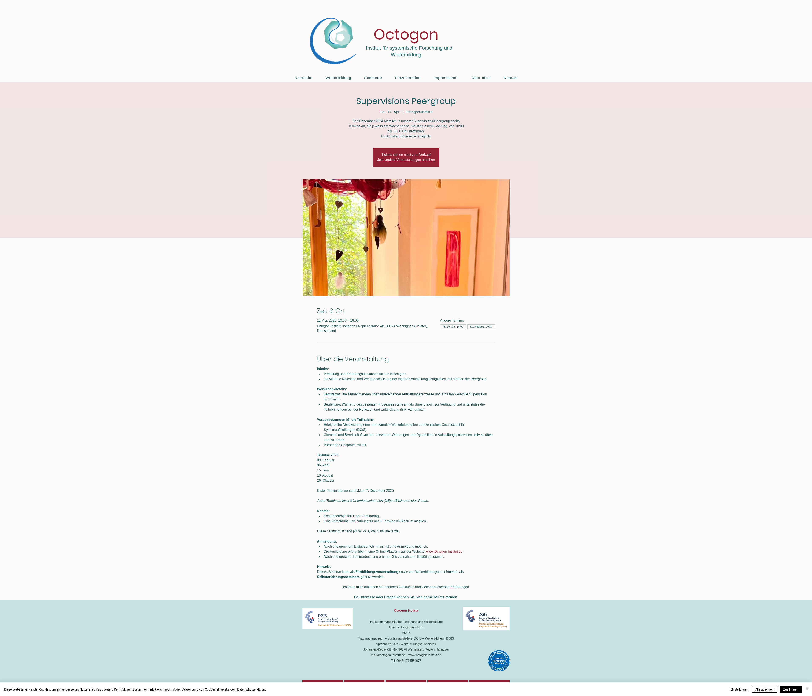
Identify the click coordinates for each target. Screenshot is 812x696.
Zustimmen (790, 689)
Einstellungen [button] (739, 689)
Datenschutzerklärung (252, 689)
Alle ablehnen (764, 689)
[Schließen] (806, 689)
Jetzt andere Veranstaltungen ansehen (406, 160)
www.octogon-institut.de (424, 655)
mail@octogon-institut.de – (389, 655)
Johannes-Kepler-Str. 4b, (380, 649)
